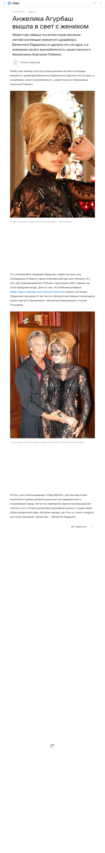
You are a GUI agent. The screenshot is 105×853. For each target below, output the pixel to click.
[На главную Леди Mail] (15, 3)
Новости (32, 12)
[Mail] (9, 3)
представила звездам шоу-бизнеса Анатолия (37, 291)
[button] (52, 154)
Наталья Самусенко (30, 62)
